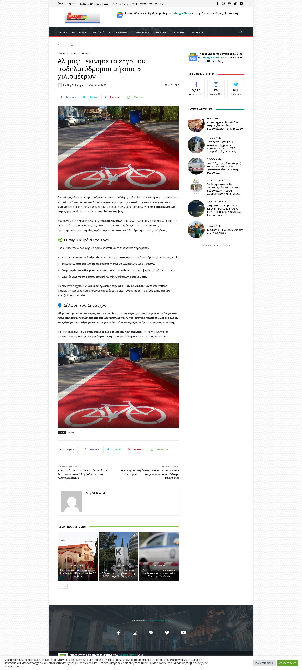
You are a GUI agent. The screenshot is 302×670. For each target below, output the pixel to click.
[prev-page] (60, 586)
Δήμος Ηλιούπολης (217, 180)
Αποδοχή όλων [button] (287, 662)
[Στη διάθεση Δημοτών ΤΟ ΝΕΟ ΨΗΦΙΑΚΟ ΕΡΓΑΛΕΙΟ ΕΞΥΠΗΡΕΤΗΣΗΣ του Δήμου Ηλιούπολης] (196, 208)
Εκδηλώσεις (77, 566)
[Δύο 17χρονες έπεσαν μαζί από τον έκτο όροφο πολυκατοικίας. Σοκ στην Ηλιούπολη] (159, 556)
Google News (183, 13)
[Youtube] (241, 4)
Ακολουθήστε (216, 82)
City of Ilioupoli (75, 85)
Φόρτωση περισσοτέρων (215, 245)
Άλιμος (71, 432)
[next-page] (65, 586)
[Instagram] (223, 4)
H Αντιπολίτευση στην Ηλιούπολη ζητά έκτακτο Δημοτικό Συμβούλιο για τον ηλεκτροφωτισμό (82, 474)
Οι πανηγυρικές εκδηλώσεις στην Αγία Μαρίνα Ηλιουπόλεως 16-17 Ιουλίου (78, 573)
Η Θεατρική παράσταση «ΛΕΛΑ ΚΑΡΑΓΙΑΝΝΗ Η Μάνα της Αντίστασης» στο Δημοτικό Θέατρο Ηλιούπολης (150, 474)
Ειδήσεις (71, 45)
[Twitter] (235, 4)
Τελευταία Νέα (80, 53)
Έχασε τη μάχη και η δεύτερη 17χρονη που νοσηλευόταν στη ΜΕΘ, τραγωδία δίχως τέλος (118, 573)
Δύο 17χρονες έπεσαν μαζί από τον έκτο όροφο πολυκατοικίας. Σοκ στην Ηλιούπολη (159, 573)
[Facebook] (218, 4)
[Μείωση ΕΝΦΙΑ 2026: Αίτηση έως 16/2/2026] (196, 229)
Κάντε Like (196, 82)
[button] (240, 32)
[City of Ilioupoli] (60, 85)
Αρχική (61, 45)
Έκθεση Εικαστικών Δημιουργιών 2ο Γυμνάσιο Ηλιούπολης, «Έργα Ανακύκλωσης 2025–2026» (224, 188)
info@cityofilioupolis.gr (157, 620)
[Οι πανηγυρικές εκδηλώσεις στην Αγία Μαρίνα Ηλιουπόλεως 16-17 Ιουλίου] (78, 556)
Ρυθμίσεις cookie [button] (264, 662)
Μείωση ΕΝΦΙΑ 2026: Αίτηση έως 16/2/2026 (225, 231)
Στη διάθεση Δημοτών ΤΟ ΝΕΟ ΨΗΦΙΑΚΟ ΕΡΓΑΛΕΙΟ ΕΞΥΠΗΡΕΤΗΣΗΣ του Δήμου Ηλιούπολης (224, 210)
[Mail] (229, 4)
